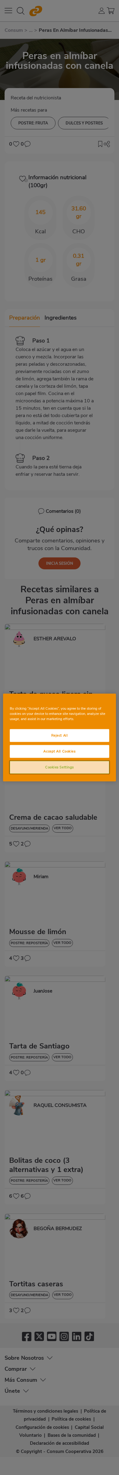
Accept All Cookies (59, 751)
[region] (59, 738)
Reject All (59, 735)
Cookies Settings (59, 767)
